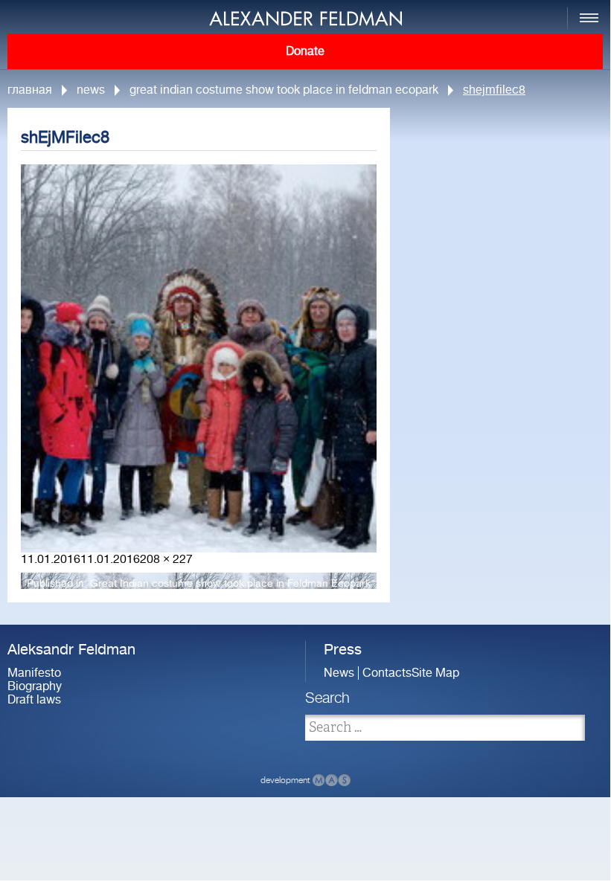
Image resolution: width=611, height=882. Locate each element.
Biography (34, 686)
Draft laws (34, 699)
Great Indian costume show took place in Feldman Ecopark (283, 90)
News (91, 90)
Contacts (387, 673)
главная (29, 90)
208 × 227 (166, 559)
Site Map (435, 673)
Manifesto (34, 673)
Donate (305, 51)
